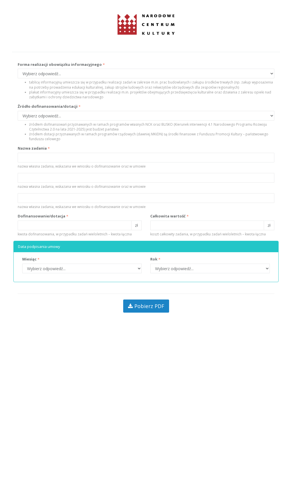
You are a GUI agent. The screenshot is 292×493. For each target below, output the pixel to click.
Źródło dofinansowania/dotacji (48, 106)
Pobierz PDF (148, 306)
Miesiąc (29, 259)
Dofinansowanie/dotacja (41, 216)
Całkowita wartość (168, 216)
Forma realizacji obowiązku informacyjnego (60, 64)
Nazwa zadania (32, 148)
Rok (153, 259)
